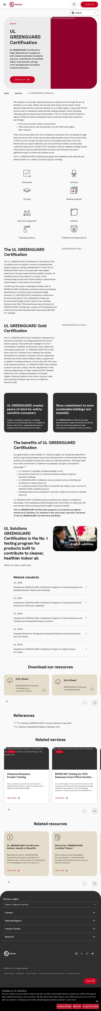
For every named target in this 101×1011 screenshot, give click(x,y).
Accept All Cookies (90, 1006)
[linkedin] (76, 953)
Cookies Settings (64, 1006)
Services (18, 93)
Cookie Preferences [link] (74, 973)
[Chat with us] (90, 981)
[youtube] (92, 953)
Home (6, 93)
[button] (4, 4)
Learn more (71, 1000)
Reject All (77, 1006)
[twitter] (81, 953)
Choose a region (10, 899)
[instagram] (87, 953)
